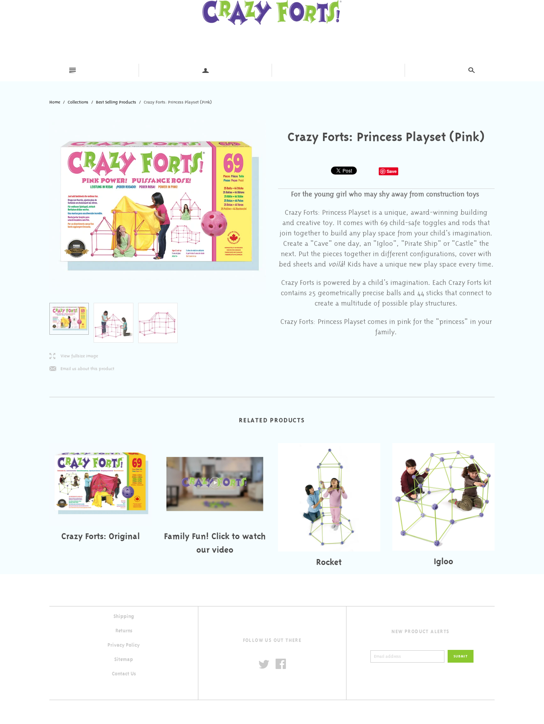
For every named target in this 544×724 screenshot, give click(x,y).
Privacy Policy (124, 645)
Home (54, 102)
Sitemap (123, 659)
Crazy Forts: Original (100, 536)
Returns (123, 631)
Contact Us (124, 674)
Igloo (443, 561)
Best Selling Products (116, 102)
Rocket (329, 562)
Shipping (123, 616)
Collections (78, 102)
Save (392, 171)
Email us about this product (81, 369)
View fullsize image (73, 356)
